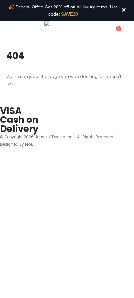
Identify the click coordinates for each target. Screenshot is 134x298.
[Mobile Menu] (10, 32)
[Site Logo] (62, 32)
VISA (11, 111)
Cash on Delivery (19, 124)
